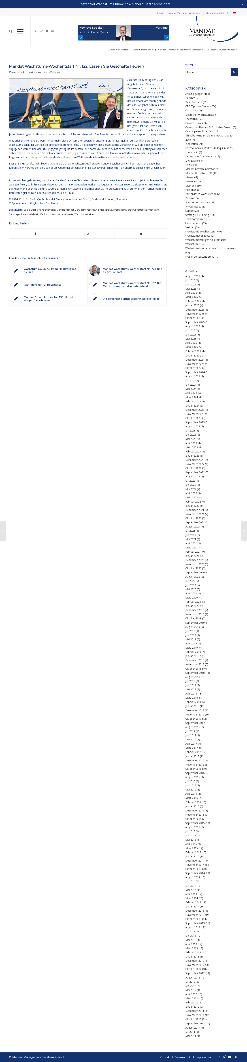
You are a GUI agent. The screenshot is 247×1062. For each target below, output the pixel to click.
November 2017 (194, 714)
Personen (191, 189)
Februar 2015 (193, 852)
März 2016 (191, 798)
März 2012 (191, 998)
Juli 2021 (190, 530)
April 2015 (191, 844)
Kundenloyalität (47, 209)
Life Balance (192, 160)
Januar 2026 (192, 305)
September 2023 (195, 422)
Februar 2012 (193, 1002)
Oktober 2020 (193, 568)
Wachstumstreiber (84, 214)
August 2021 (192, 526)
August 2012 (192, 977)
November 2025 (194, 313)
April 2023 (191, 443)
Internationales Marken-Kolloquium (206, 148)
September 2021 (195, 522)
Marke (189, 177)
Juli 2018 (190, 681)
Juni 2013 (190, 935)
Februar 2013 (193, 952)
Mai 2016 (190, 789)
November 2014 (194, 864)
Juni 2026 (190, 284)
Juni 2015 (190, 835)
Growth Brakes (194, 123)
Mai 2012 (190, 990)
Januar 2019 (192, 656)
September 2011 (195, 1023)
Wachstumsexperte (62, 214)
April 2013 (191, 944)
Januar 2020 (192, 606)
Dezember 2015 (194, 810)
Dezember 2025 (194, 309)
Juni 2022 (190, 484)
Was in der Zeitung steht (199, 256)
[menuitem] (160, 13)
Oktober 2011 (193, 1019)
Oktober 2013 (193, 919)
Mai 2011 (190, 1036)
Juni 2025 (190, 334)
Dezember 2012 (194, 960)
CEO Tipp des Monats (198, 106)
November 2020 (194, 564)
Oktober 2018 (193, 668)
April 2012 (191, 994)
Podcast (190, 198)
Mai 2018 (190, 689)
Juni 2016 (190, 785)
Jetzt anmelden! (158, 4)
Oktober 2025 (193, 318)
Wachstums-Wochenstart (50, 72)
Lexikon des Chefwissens (200, 156)
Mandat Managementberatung (82, 209)
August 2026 (192, 276)
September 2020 (195, 572)
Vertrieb (33, 72)
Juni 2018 (190, 685)
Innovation (191, 144)
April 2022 (191, 493)
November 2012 (194, 965)
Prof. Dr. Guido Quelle (32, 199)
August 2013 (192, 927)
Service (189, 210)
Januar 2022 (192, 505)
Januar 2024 (192, 405)
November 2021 (194, 514)
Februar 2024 (193, 401)
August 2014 (192, 877)
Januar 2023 (192, 455)
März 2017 (191, 747)
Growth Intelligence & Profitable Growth (208, 127)
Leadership (191, 152)
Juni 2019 (190, 635)
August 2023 (192, 426)
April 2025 (191, 343)
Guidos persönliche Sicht (199, 131)
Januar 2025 (192, 355)
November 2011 (194, 1015)
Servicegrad (15, 214)
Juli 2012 (190, 981)
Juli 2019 (190, 631)
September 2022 (195, 472)
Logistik (189, 164)
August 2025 (192, 326)
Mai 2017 (190, 739)
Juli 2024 (190, 380)
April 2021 (191, 543)
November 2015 (194, 814)
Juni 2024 (190, 384)
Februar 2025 (193, 351)
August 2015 (192, 827)
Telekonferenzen (195, 219)
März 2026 (191, 297)
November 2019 (194, 614)
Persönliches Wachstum (199, 194)
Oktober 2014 (193, 869)
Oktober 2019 (193, 618)
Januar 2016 (192, 806)
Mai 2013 (190, 940)
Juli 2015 (190, 831)
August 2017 (192, 727)
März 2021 (191, 547)
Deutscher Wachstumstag (200, 114)
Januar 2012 (192, 1006)
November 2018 (194, 664)
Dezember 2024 (194, 359)
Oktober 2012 (193, 969)
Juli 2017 (190, 731)
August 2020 (192, 576)
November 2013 (194, 914)
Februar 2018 (193, 702)
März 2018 (191, 697)
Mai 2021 (190, 539)
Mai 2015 (190, 839)
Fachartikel (191, 119)
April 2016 (191, 793)
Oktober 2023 (193, 418)
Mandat (61, 209)
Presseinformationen (197, 202)
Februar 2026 (193, 301)
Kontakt (160, 13)
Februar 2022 (193, 501)
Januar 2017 (192, 756)
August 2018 (192, 677)
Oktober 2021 (193, 518)
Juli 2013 (190, 931)
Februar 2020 (193, 601)
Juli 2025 (190, 330)
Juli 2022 (190, 480)
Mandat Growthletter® (217, 13)
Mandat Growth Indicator (200, 169)
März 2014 (191, 898)
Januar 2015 (192, 856)
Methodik (190, 185)
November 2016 (194, 764)
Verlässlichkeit (31, 214)
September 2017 (195, 723)
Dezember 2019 (194, 610)
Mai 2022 (190, 489)
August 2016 (192, 777)
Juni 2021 (190, 535)
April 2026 (191, 292)
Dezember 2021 (194, 510)
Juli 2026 (190, 280)
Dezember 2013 (194, 910)
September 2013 (195, 923)
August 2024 (192, 376)
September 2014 (195, 873)
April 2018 (191, 693)
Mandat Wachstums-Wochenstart (185, 13)
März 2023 (191, 447)
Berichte (190, 98)
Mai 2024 (190, 388)
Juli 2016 (190, 781)
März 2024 (191, 397)
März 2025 (191, 347)
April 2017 (191, 743)
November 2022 (194, 464)
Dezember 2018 (194, 660)
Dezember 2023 (194, 409)
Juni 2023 (190, 434)
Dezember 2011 (194, 1010)
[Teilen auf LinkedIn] (140, 233)
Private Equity (193, 206)
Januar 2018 (192, 706)
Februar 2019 (193, 651)
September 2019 (195, 622)
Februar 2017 (193, 752)
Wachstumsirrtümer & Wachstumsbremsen (210, 248)
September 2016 (195, 773)
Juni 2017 (190, 735)
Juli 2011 (190, 1031)
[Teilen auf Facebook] (35, 233)
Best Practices (193, 102)
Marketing (191, 181)
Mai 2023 (190, 439)
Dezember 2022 (194, 459)
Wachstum (45, 214)
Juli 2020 (190, 581)
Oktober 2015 (193, 818)
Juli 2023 (190, 430)
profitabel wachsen (123, 209)
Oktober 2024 (193, 368)
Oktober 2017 (193, 718)
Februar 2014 (193, 902)
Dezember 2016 (194, 760)
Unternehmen (193, 223)
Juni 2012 (190, 986)
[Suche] (11, 31)
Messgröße (106, 209)
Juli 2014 (190, 881)
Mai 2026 (190, 288)
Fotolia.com (52, 203)
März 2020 (191, 597)
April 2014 (191, 894)
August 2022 (192, 476)
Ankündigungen (194, 93)
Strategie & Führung (197, 215)
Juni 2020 (190, 585)
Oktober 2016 (193, 768)
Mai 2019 (190, 639)
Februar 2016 (193, 802)
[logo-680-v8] (204, 31)
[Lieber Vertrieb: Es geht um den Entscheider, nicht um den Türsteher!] (3, 531)
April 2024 (191, 393)
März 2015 (191, 848)
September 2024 (195, 372)
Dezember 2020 (194, 560)
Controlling (191, 110)
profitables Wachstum (147, 209)
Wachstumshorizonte (197, 235)
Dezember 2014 (194, 860)
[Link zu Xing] (41, 31)
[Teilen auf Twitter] (88, 233)
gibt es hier (29, 193)
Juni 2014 (190, 885)
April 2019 (191, 643)
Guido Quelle (31, 209)
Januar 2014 (192, 906)
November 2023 (194, 414)
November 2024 (194, 364)
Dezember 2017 (194, 710)
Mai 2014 (190, 890)
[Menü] (20, 31)
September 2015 (195, 823)
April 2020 (191, 593)
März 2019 (191, 647)
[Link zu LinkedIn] (36, 31)
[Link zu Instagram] (52, 31)
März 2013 (191, 948)
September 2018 (195, 672)
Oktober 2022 (193, 468)
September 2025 (195, 322)
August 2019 (192, 627)
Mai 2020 (190, 589)
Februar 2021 (193, 551)
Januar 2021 (192, 555)
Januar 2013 (192, 956)
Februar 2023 (193, 451)
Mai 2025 (190, 338)
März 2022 (191, 497)
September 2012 (195, 973)
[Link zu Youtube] (47, 31)
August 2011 (192, 1027)
